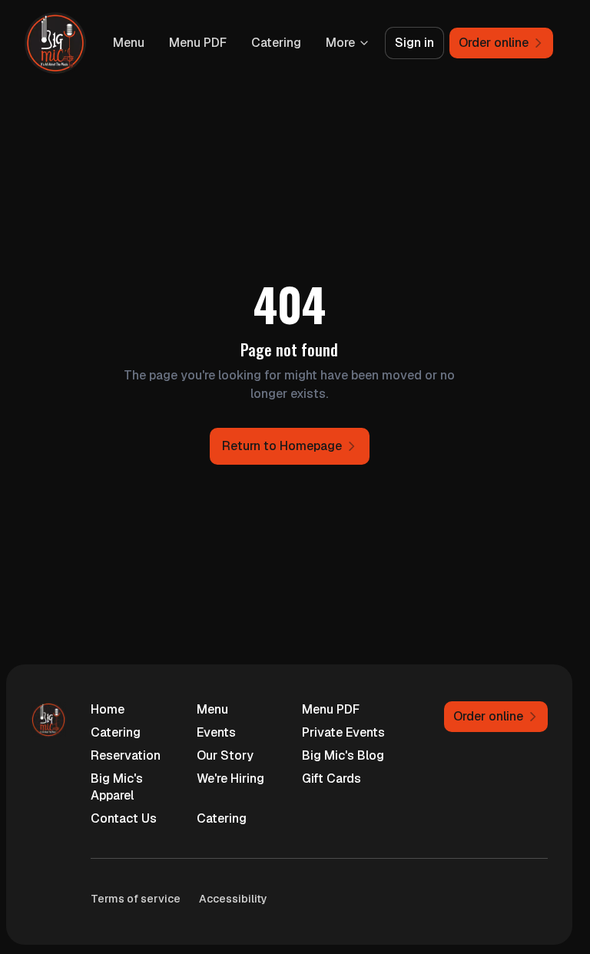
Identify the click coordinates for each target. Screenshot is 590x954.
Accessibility (233, 899)
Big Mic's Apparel (117, 786)
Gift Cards (331, 778)
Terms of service (136, 899)
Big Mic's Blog (343, 755)
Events (216, 732)
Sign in (414, 43)
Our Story (225, 755)
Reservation (126, 755)
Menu (128, 43)
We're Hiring (230, 778)
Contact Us (124, 818)
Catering (276, 43)
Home (107, 709)
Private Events (343, 732)
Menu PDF (198, 43)
